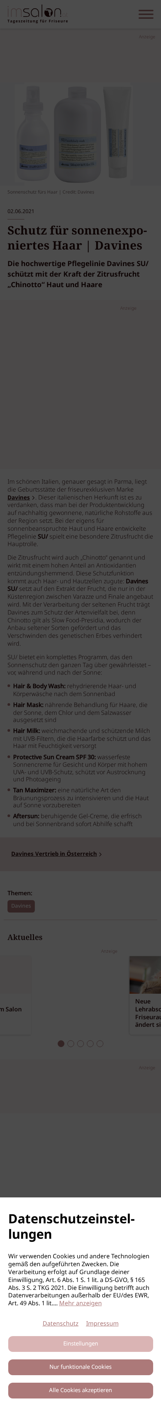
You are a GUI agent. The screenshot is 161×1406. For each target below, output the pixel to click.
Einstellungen (80, 1343)
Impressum (102, 1324)
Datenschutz (61, 1324)
